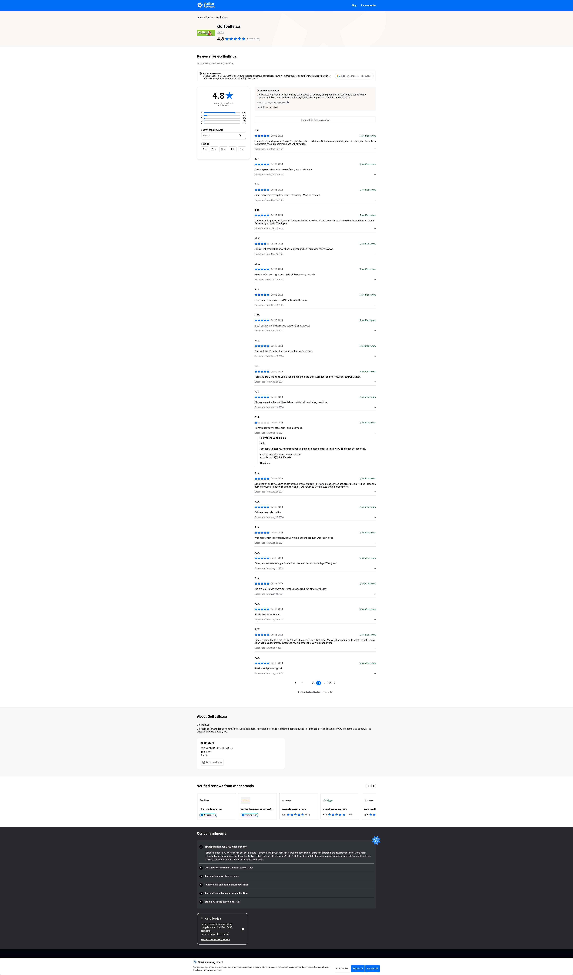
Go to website (214, 762)
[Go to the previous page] (296, 683)
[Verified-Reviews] (206, 5)
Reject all (358, 968)
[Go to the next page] (335, 683)
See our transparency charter (215, 939)
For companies (368, 5)
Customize (342, 968)
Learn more (252, 78)
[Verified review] (360, 136)
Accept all (372, 968)
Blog (354, 5)
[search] (240, 136)
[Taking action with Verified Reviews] (375, 149)
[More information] (243, 929)
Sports (209, 17)
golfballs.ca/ (206, 752)
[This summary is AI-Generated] (288, 102)
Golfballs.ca (222, 17)
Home (200, 17)
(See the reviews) (253, 39)
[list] (286, 806)
